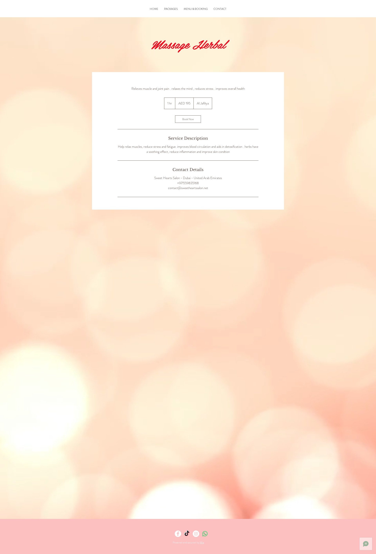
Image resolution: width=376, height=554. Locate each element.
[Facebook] (178, 533)
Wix (202, 542)
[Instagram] (196, 533)
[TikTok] (187, 533)
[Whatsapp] (205, 533)
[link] (188, 119)
